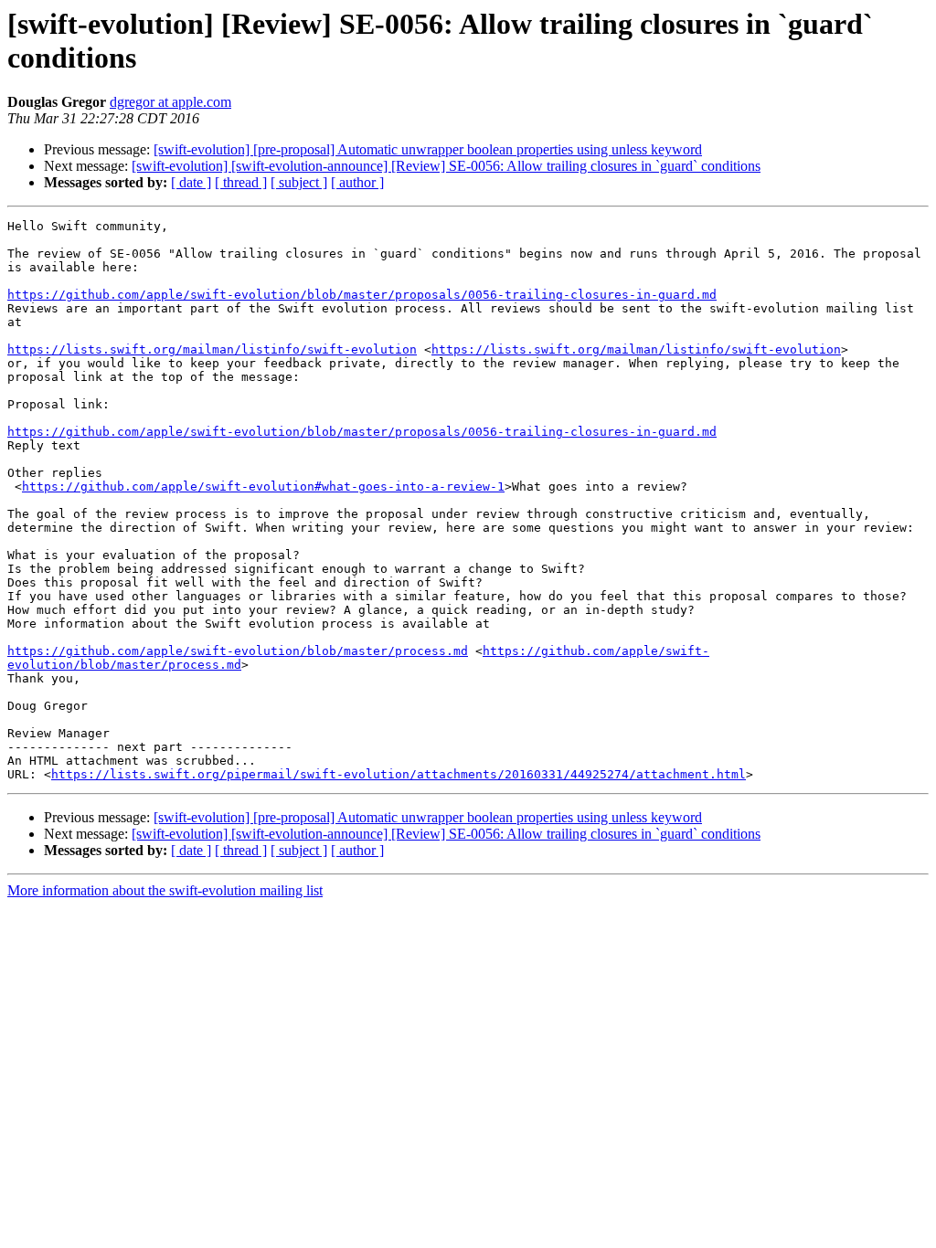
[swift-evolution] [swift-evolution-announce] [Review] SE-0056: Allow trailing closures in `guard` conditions (446, 166)
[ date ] (191, 182)
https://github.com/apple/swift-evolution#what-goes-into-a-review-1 (263, 486)
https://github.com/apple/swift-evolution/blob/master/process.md (237, 651)
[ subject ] (299, 182)
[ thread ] (241, 182)
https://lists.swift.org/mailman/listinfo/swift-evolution (212, 349)
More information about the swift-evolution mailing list (165, 890)
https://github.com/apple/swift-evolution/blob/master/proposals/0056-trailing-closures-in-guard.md (362, 294)
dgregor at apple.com (170, 102)
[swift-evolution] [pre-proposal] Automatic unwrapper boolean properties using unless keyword (428, 149)
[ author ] (357, 182)
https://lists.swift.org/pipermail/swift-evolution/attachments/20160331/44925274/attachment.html (398, 774)
